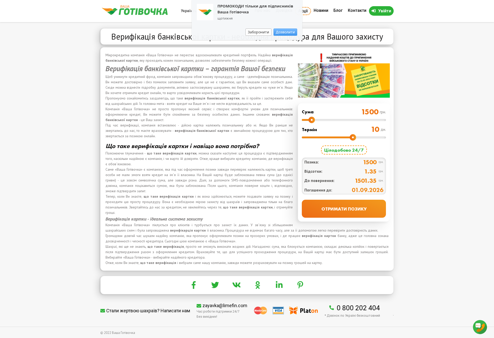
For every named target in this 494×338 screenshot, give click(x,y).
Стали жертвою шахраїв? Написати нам (148, 310)
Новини (321, 10)
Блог (338, 10)
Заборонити (258, 32)
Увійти (384, 10)
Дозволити (285, 32)
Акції (303, 10)
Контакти (357, 10)
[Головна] (134, 13)
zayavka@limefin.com (224, 305)
